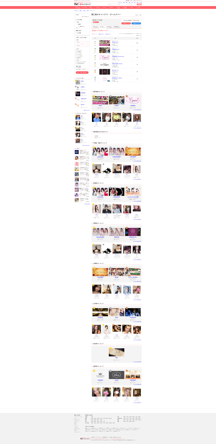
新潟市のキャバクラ (98, 137)
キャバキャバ (76, 10)
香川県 (127, 421)
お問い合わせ (119, 437)
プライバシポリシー (98, 437)
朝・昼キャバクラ (77, 419)
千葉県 (104, 418)
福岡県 (92, 422)
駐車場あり (79, 57)
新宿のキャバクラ (88, 428)
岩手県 (127, 416)
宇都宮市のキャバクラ (116, 431)
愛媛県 (130, 421)
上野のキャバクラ (135, 429)
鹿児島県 (110, 422)
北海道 (92, 416)
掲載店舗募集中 (104, 437)
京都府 (127, 419)
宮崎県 (107, 422)
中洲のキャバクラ (88, 431)
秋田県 (133, 416)
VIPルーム (79, 58)
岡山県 (98, 421)
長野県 (139, 418)
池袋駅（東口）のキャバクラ (120, 429)
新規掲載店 (79, 51)
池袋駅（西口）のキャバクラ (89, 429)
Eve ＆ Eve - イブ (115, 70)
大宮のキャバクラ (137, 428)
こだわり (77, 48)
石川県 (130, 418)
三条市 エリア (82, 26)
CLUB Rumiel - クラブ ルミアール (118, 56)
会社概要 (114, 437)
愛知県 (98, 419)
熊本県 (101, 422)
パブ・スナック (76, 421)
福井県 (133, 418)
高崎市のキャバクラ (112, 429)
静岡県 (95, 419)
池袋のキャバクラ (109, 428)
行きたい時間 (78, 69)
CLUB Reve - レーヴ (115, 49)
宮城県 (130, 416)
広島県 (101, 421)
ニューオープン (80, 50)
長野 (126, 2)
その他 (141, 2)
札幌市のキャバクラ (116, 428)
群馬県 (98, 418)
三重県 (101, 419)
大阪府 (130, 419)
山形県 (136, 416)
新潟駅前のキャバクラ (95, 431)
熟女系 (75, 422)
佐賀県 (95, 422)
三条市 (84, 10)
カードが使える (80, 55)
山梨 (129, 2)
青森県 (124, 416)
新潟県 (81, 10)
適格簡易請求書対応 (80, 63)
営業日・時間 (78, 66)
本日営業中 (79, 67)
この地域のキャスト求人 (126, 23)
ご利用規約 (92, 437)
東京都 (107, 418)
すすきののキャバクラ (123, 428)
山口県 (104, 421)
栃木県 (95, 418)
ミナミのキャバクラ (130, 428)
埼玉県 (101, 418)
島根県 (95, 421)
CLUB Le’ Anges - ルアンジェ (117, 63)
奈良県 (136, 419)
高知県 (133, 421)
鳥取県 (92, 421)
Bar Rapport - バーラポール (117, 77)
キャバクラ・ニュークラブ (78, 416)
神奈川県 (110, 418)
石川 (132, 2)
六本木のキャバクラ (98, 429)
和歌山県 (139, 419)
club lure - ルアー (115, 42)
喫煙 (78, 60)
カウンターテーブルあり (81, 61)
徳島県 (124, 421)
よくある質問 (110, 437)
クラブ (75, 418)
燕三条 (88, 10)
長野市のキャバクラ (102, 431)
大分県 (104, 422)
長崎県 (98, 422)
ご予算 (77, 39)
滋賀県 (124, 419)
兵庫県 (133, 419)
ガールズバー (76, 427)
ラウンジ (75, 424)
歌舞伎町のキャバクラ (95, 428)
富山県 (127, 418)
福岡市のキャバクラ (129, 429)
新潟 (124, 2)
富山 (135, 2)
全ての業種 (79, 32)
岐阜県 (92, 419)
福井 (137, 2)
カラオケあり (79, 54)
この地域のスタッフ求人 (136, 23)
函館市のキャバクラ (109, 431)
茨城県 (92, 418)
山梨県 (136, 418)
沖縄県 (114, 422)
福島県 (139, 416)
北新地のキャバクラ (102, 428)
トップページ (120, 2)
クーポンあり (79, 53)
